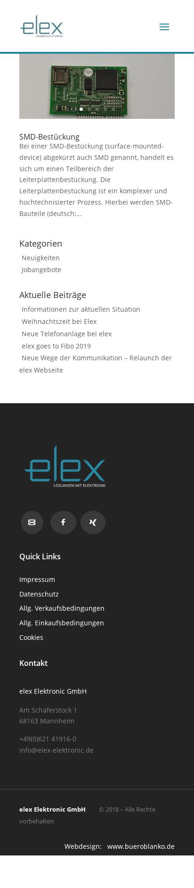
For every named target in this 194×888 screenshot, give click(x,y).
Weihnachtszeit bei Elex (59, 321)
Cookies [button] (31, 637)
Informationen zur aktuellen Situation (81, 309)
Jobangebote (41, 269)
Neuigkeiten (41, 257)
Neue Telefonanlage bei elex (67, 333)
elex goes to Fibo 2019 (56, 345)
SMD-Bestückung (49, 137)
